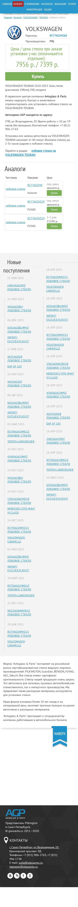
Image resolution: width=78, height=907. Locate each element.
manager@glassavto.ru (23, 866)
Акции (48, 9)
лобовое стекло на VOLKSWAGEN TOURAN (30, 153)
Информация (34, 9)
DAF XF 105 (14, 366)
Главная (7, 4)
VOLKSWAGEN (30, 17)
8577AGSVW (34, 185)
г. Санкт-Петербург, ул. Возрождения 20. (34, 847)
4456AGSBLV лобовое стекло (19, 308)
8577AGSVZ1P (36, 201)
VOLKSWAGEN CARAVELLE (16, 539)
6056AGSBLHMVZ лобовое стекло (19, 329)
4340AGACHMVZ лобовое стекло (19, 458)
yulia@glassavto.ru (30, 862)
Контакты (47, 4)
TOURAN (43, 17)
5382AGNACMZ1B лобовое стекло (19, 501)
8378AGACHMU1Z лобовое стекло (19, 433)
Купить (38, 76)
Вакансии (60, 4)
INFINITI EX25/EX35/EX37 (18, 339)
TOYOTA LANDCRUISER (20, 441)
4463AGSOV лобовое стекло (19, 383)
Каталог (18, 4)
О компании (32, 4)
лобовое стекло (15, 189)
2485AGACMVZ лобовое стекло (19, 287)
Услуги (72, 4)
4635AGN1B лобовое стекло (19, 358)
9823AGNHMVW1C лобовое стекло (19, 612)
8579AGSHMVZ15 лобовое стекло (19, 530)
